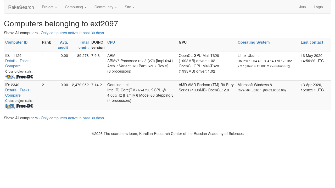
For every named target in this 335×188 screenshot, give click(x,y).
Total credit (84, 44)
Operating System (254, 42)
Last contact (312, 42)
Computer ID (16, 42)
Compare (13, 65)
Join (302, 6)
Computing (74, 6)
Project (48, 6)
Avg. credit (63, 44)
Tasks (24, 60)
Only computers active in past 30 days (72, 32)
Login (318, 6)
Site (128, 6)
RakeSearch (21, 6)
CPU (111, 42)
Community (104, 6)
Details (10, 60)
